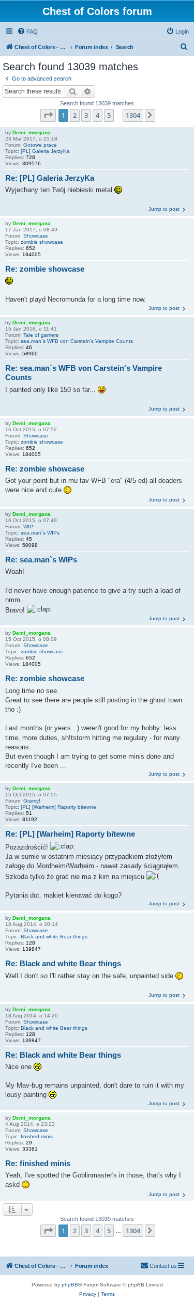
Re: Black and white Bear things (63, 963)
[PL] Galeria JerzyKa (45, 151)
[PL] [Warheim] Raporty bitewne (58, 807)
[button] (48, 115)
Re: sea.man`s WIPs (41, 559)
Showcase (35, 236)
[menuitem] (27, 31)
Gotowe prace (40, 145)
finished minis (37, 1136)
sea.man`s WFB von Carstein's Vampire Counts (77, 341)
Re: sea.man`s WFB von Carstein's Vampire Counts (83, 373)
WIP (28, 526)
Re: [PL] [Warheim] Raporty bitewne (70, 833)
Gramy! (31, 801)
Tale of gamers (40, 335)
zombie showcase (42, 242)
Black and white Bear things (54, 936)
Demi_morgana (31, 132)
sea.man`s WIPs (40, 533)
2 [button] (75, 115)
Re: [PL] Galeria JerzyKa (49, 178)
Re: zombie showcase (44, 268)
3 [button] (86, 115)
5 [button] (109, 115)
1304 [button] (133, 115)
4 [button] (97, 115)
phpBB (70, 1284)
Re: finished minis (37, 1163)
